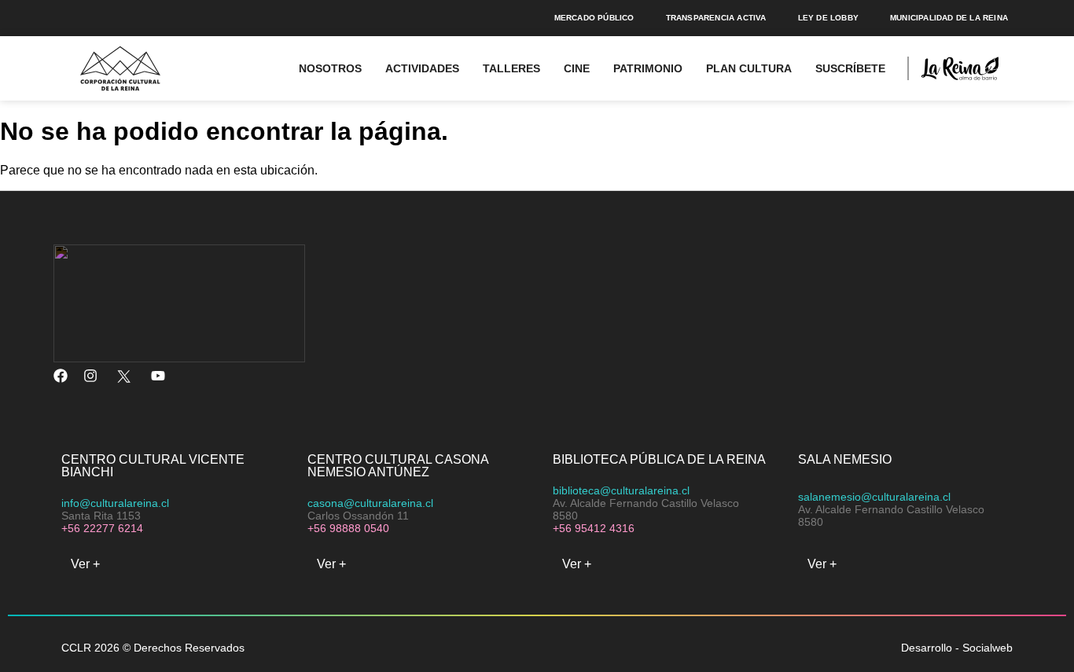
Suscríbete (850, 68)
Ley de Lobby (828, 17)
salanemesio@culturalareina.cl (874, 496)
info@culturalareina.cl (115, 503)
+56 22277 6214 (102, 528)
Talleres (511, 68)
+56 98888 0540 (348, 528)
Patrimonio (647, 68)
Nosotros (330, 68)
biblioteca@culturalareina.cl (621, 490)
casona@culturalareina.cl (370, 503)
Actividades (422, 68)
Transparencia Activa (716, 17)
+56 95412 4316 (593, 528)
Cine (577, 68)
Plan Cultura (749, 68)
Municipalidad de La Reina (949, 17)
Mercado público (594, 17)
